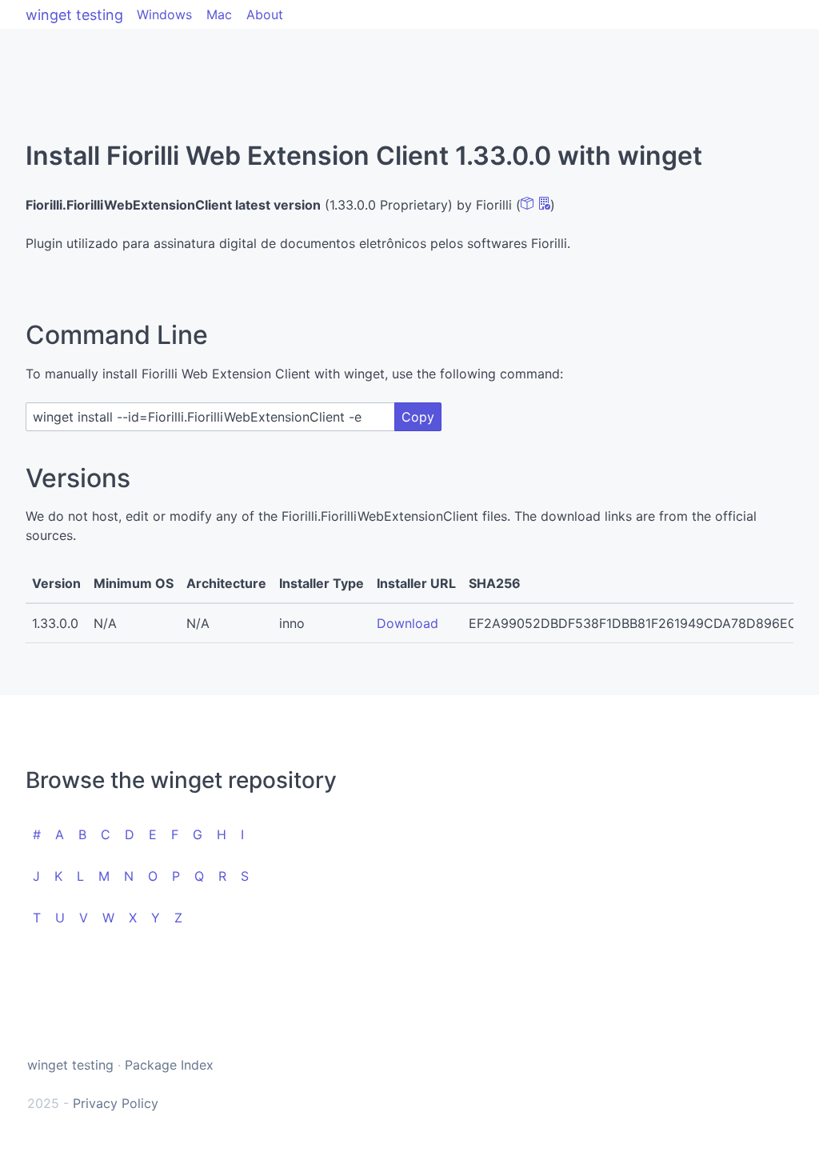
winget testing (74, 14)
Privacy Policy (115, 1103)
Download (407, 623)
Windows (164, 14)
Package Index (169, 1065)
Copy (418, 417)
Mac (219, 14)
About (264, 14)
